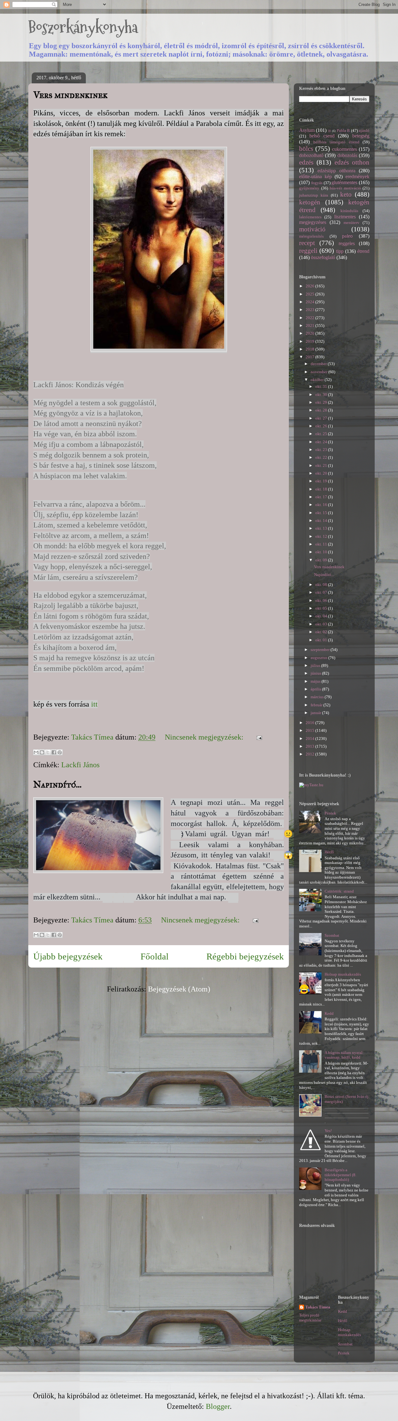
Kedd (329, 1013)
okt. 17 (321, 497)
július (316, 665)
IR (329, 130)
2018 (310, 349)
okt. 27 (321, 418)
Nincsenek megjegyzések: (205, 737)
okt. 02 (321, 631)
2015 (310, 730)
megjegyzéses (312, 222)
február (317, 705)
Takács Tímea (317, 1307)
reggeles (347, 243)
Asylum (307, 130)
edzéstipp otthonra (336, 170)
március (318, 696)
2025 (310, 294)
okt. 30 (321, 394)
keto (346, 194)
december (319, 363)
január (316, 712)
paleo (347, 236)
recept (307, 242)
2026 (310, 286)
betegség (360, 135)
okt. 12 (321, 536)
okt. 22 (321, 457)
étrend (363, 251)
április (316, 689)
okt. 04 (321, 616)
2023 (310, 309)
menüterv (351, 222)
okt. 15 (321, 512)
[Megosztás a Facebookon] (54, 752)
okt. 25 (321, 433)
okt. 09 (321, 560)
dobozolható (311, 155)
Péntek (330, 813)
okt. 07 (321, 592)
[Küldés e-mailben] (36, 752)
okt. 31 (321, 386)
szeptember (321, 649)
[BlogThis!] (42, 752)
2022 (310, 317)
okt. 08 (321, 584)
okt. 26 (321, 426)
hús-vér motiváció (345, 188)
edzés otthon (352, 162)
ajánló (364, 130)
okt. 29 (321, 402)
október (318, 379)
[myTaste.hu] (311, 784)
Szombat (332, 935)
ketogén (309, 202)
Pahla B (343, 130)
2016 (310, 722)
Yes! (328, 1130)
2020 (310, 333)
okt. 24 (321, 441)
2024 (310, 302)
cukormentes (344, 149)
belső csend (322, 135)
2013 (310, 746)
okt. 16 (321, 504)
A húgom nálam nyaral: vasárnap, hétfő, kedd (344, 1055)
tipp (340, 251)
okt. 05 (321, 608)
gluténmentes (344, 182)
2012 (310, 754)
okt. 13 (321, 528)
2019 (310, 341)
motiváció (312, 229)
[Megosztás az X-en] (48, 752)
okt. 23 (321, 449)
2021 (310, 325)
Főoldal (155, 956)
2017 (310, 357)
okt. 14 (321, 520)
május (316, 681)
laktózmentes (310, 217)
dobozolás (347, 155)
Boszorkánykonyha (83, 27)
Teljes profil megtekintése (310, 1317)
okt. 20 (321, 473)
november (319, 371)
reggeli (308, 250)
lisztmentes (345, 216)
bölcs (306, 148)
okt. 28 (321, 410)
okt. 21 (321, 465)
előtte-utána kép (315, 176)
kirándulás (349, 210)
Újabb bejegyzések (68, 956)
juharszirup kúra (313, 195)
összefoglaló (323, 257)
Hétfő (329, 852)
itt (93, 704)
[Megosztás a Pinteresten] (60, 752)
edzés (306, 162)
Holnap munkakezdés (343, 974)
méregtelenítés (311, 236)
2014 (310, 738)
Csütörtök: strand (339, 891)
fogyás (316, 182)
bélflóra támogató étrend (336, 142)
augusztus (319, 657)
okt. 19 (321, 481)
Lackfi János (80, 765)
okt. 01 (321, 640)
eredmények (357, 176)
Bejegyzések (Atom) (179, 989)
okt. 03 (321, 624)
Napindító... (57, 784)
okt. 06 (321, 600)
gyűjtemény (309, 188)
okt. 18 (321, 489)
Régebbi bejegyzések (245, 956)
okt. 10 (321, 552)
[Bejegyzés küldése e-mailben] (257, 737)
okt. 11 (321, 544)
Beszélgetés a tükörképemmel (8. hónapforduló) (340, 1175)
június (316, 673)
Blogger (218, 1406)
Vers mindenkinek (70, 94)
